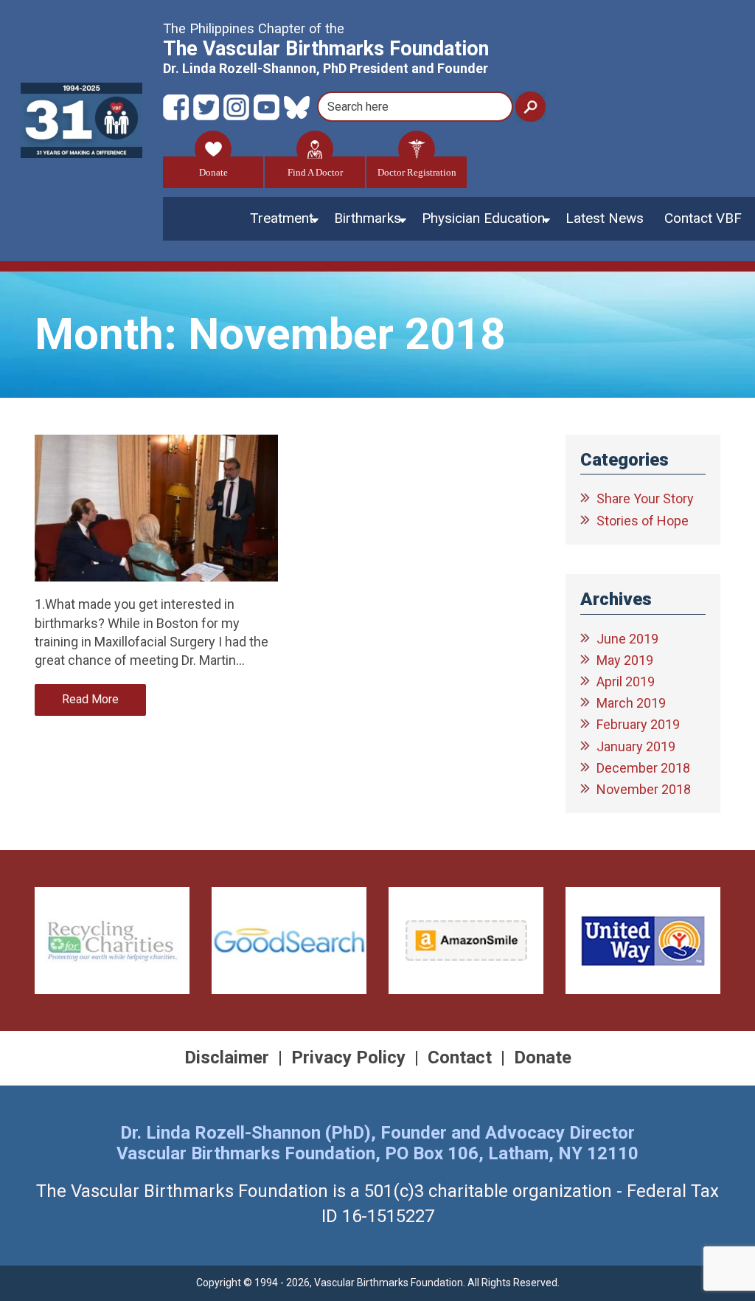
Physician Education (483, 218)
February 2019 (638, 724)
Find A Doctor (315, 172)
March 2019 (631, 703)
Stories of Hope (642, 520)
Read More (90, 699)
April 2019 (625, 681)
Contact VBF (703, 218)
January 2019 (635, 746)
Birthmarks (367, 218)
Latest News (605, 218)
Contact (460, 1057)
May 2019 (624, 660)
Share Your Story (645, 498)
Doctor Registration (417, 172)
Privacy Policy (348, 1057)
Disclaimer (226, 1057)
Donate (213, 172)
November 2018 (643, 789)
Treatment (281, 218)
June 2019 (627, 638)
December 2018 (643, 768)
